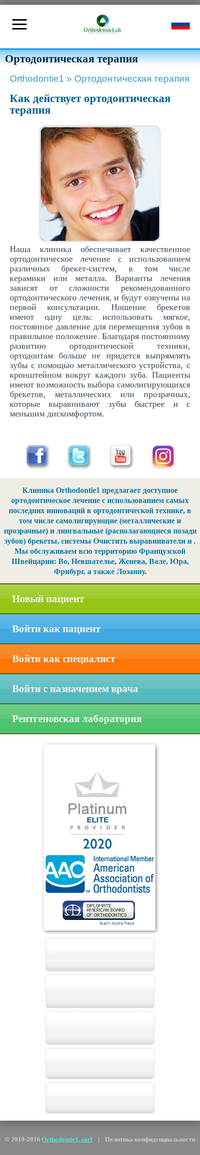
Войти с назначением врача (75, 689)
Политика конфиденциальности (150, 1139)
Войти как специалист (63, 659)
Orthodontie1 (41, 78)
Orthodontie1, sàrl (67, 1139)
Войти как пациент (56, 629)
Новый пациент (48, 599)
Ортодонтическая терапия (131, 78)
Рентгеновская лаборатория (77, 719)
